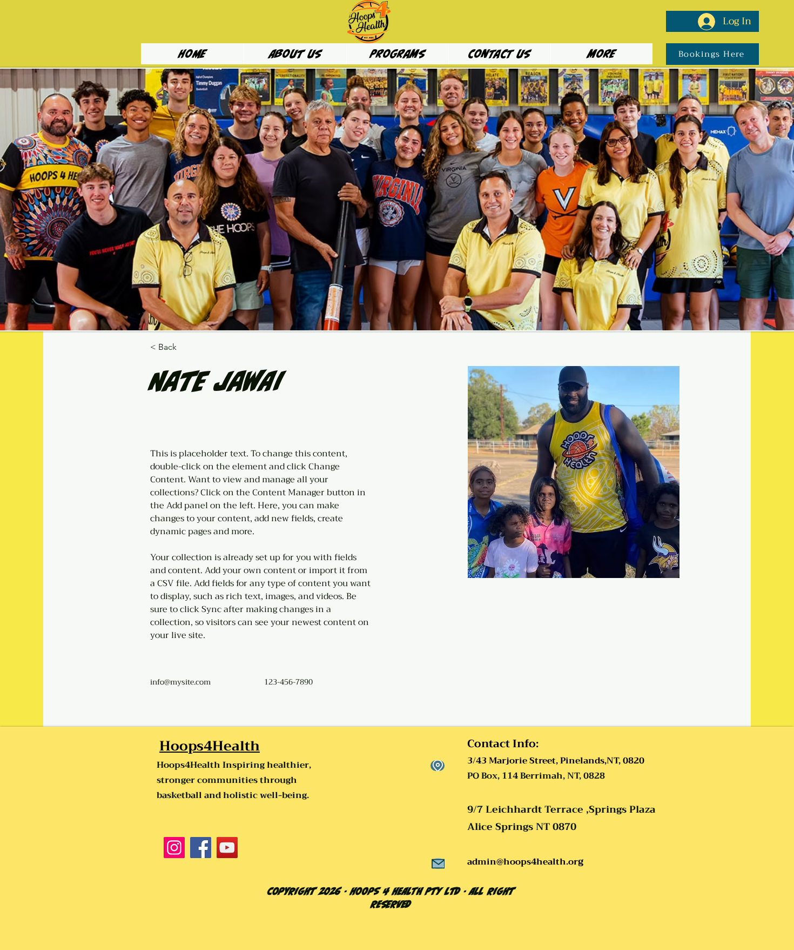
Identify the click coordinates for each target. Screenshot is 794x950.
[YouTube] (227, 847)
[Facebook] (200, 847)
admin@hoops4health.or (522, 861)
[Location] (437, 765)
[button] (397, 53)
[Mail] (438, 863)
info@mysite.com (180, 681)
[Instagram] (174, 847)
